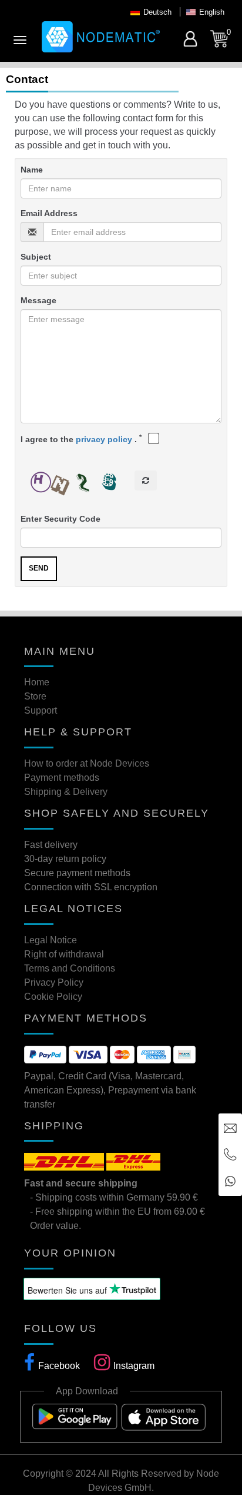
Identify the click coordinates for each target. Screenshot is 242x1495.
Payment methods (61, 778)
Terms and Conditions (69, 968)
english (211, 12)
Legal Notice (50, 940)
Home (36, 682)
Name (32, 169)
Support (40, 710)
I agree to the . (81, 438)
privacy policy (104, 439)
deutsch (157, 12)
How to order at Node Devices (86, 763)
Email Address (49, 213)
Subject (36, 256)
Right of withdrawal (64, 954)
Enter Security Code (60, 518)
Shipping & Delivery (65, 792)
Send (39, 568)
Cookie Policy (53, 997)
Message (38, 300)
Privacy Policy (53, 982)
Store (35, 696)
